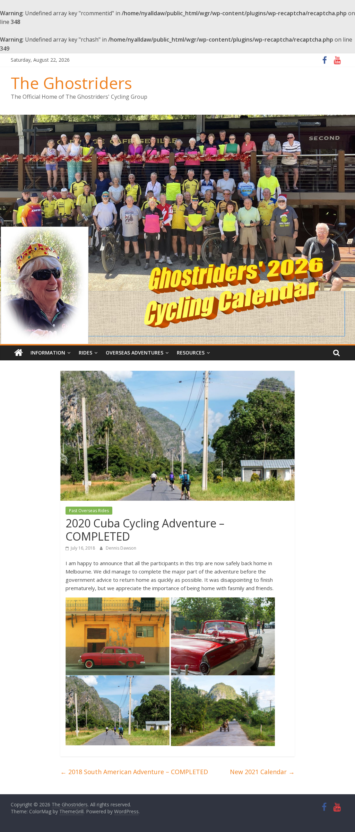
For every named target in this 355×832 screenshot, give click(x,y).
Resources (191, 352)
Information (48, 352)
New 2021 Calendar (262, 772)
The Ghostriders (71, 83)
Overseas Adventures (134, 352)
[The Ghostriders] (177, 119)
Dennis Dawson (121, 548)
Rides (85, 352)
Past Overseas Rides (89, 511)
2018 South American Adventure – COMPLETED (134, 772)
